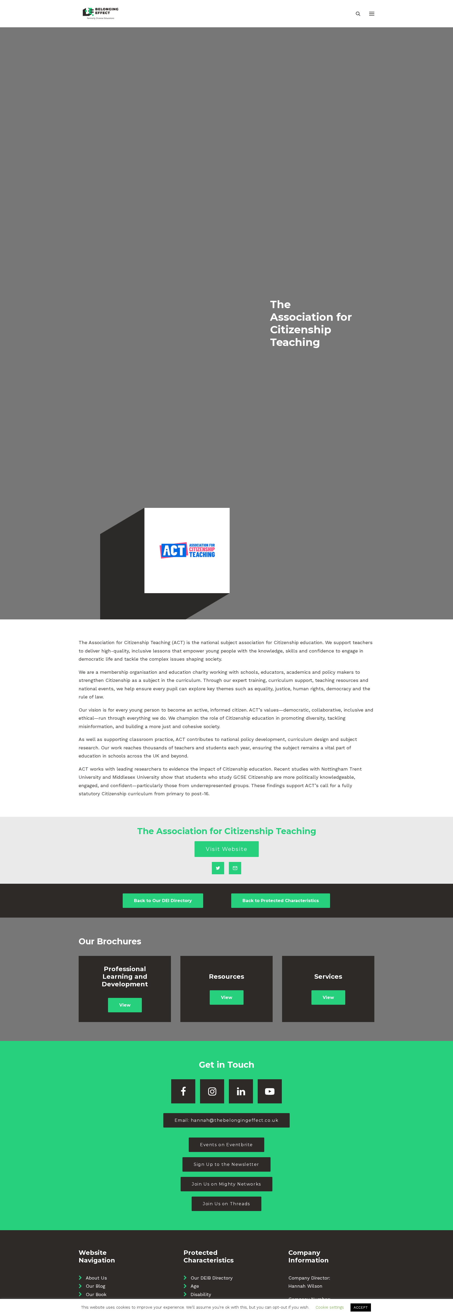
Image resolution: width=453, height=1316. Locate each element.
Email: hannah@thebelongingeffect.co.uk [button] (227, 1120)
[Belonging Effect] (100, 13)
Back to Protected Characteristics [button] (280, 900)
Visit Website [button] (226, 849)
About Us (96, 1278)
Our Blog (95, 1286)
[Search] (355, 13)
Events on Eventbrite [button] (226, 1144)
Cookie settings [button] (330, 1307)
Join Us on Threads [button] (226, 1203)
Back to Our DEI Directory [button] (163, 900)
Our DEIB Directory (212, 1278)
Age (195, 1286)
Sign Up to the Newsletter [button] (226, 1164)
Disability (201, 1294)
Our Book (96, 1294)
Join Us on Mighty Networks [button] (226, 1184)
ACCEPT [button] (361, 1307)
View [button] (125, 1005)
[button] (372, 13)
